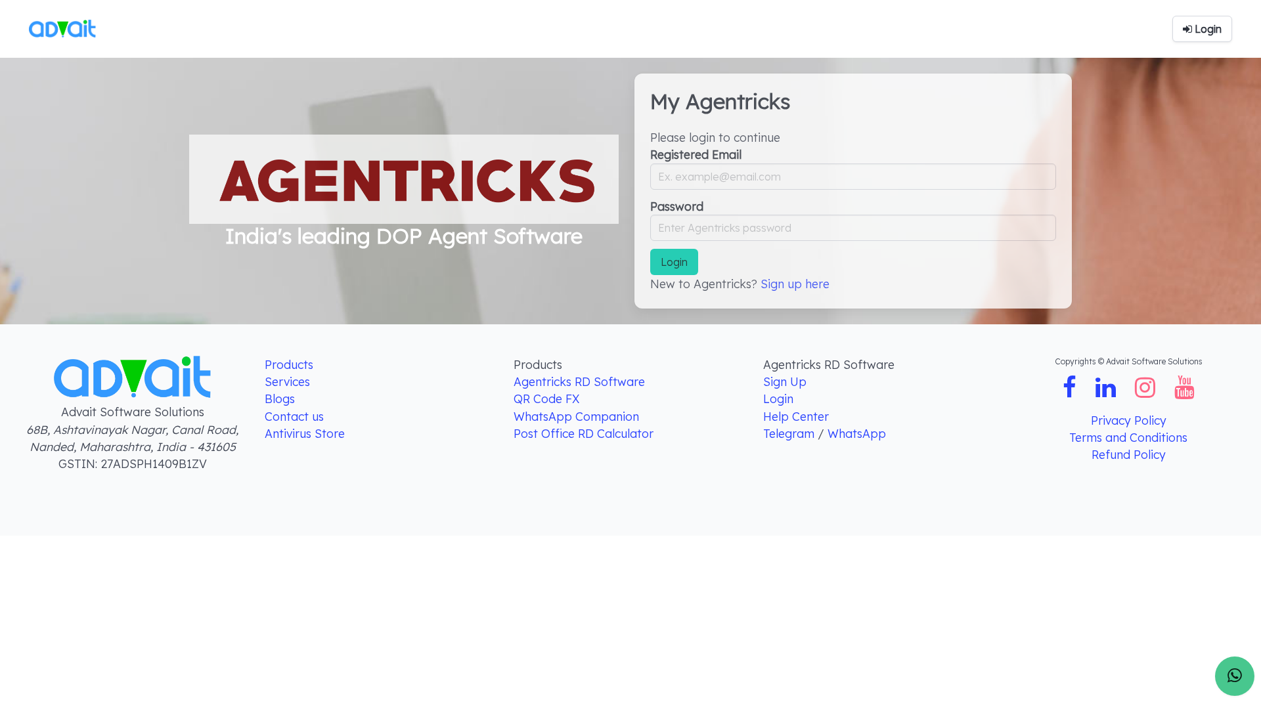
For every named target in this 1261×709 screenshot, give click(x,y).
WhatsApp (857, 433)
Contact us (294, 416)
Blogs (280, 398)
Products (289, 364)
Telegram (790, 433)
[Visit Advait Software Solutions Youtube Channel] (1184, 391)
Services (287, 381)
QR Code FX (546, 398)
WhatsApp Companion (576, 416)
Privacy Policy (1128, 420)
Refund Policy (1129, 454)
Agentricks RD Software (579, 381)
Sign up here (795, 283)
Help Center (796, 416)
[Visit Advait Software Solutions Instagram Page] (1147, 391)
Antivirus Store (305, 433)
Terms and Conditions (1128, 437)
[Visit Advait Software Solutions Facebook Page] (1071, 391)
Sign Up (785, 381)
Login (778, 398)
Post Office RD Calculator (583, 433)
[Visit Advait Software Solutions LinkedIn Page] (1107, 391)
